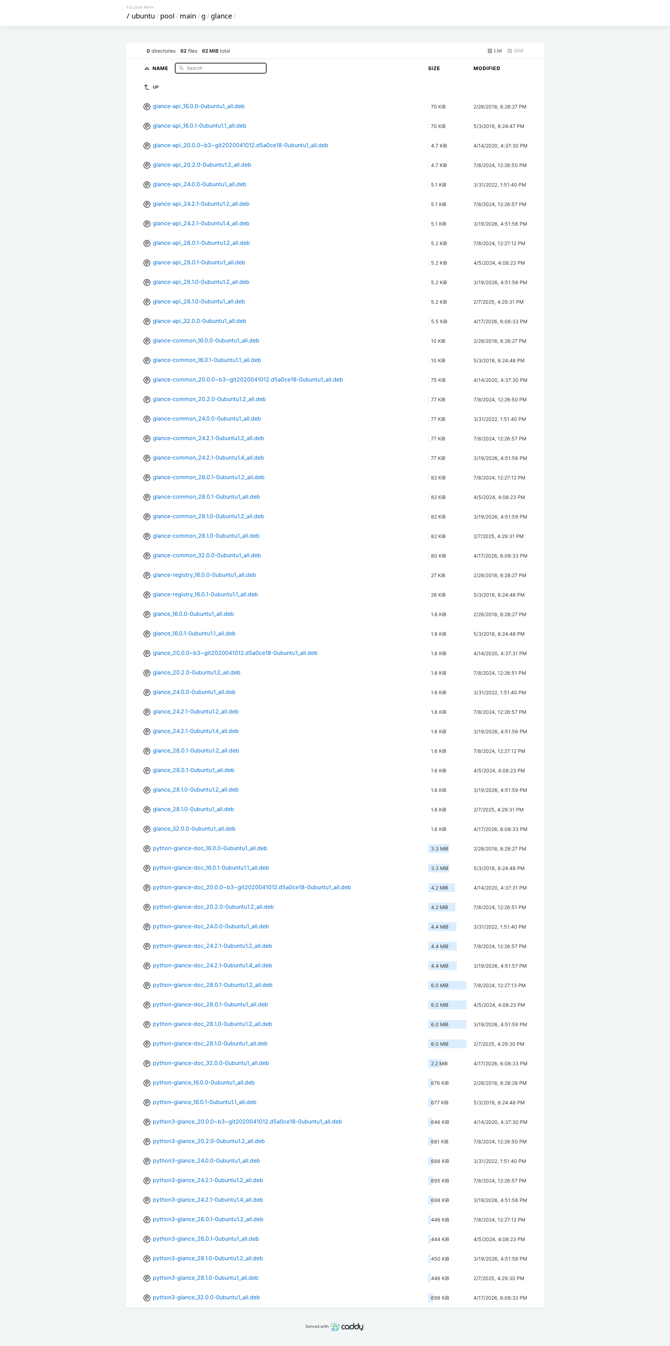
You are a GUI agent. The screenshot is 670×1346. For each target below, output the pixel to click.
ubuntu (143, 16)
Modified (487, 68)
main (188, 16)
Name (161, 68)
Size (434, 68)
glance (221, 16)
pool (167, 16)
